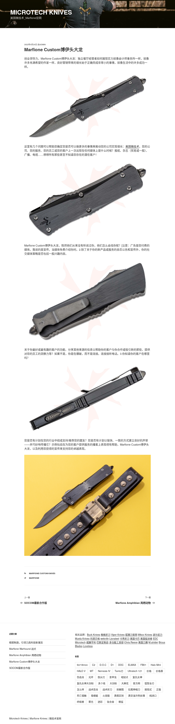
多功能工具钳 (116, 642)
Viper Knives (118, 634)
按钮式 (148, 689)
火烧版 (106, 695)
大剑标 (113, 683)
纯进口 (153, 695)
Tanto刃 (119, 671)
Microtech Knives (41, 12)
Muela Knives (82, 638)
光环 (91, 677)
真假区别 (119, 695)
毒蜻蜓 (94, 695)
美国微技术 (132, 146)
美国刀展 (143, 642)
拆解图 (120, 689)
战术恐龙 (93, 689)
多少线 (101, 683)
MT (91, 671)
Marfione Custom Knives (42, 573)
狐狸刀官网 (131, 634)
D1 (112, 664)
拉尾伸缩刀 (134, 689)
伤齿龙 (80, 677)
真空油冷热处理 (136, 695)
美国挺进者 (146, 638)
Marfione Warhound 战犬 (22, 648)
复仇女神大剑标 (85, 683)
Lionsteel (114, 638)
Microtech (80, 642)
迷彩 (100, 701)
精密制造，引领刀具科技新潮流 (26, 642)
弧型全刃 (149, 683)
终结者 (80, 701)
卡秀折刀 (124, 638)
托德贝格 (95, 638)
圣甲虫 (113, 677)
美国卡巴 (135, 638)
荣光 (91, 701)
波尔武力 (157, 634)
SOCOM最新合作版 (19, 668)
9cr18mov (82, 664)
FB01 (143, 664)
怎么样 (80, 689)
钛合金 (110, 701)
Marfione (34, 578)
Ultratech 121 (135, 671)
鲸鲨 (121, 701)
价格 (149, 671)
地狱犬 (124, 677)
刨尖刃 (101, 677)
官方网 (136, 683)
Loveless (88, 646)
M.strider (153, 642)
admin (42, 44)
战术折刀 (107, 689)
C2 (93, 664)
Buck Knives (93, 634)
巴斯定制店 (103, 642)
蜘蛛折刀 (105, 634)
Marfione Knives (38, 718)
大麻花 (125, 683)
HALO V (81, 671)
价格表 (159, 671)
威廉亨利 (91, 642)
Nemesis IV (104, 671)
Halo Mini (156, 664)
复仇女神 (137, 677)
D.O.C (103, 664)
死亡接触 (81, 695)
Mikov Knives (145, 634)
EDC (155, 638)
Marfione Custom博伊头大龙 (24, 661)
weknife (104, 638)
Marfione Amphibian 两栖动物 (25, 655)
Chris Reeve (131, 642)
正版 (158, 689)
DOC (121, 664)
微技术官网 (55, 718)
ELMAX (132, 664)
